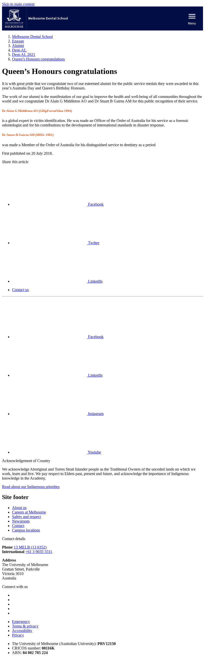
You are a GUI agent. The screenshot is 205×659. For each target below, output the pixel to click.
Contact (18, 526)
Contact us (20, 290)
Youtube (94, 452)
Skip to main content (18, 4)
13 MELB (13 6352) (30, 547)
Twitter (93, 243)
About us (19, 508)
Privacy (18, 635)
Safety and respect (26, 517)
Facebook (95, 204)
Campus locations (26, 530)
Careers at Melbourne (29, 512)
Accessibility (22, 631)
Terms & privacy (25, 626)
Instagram (95, 414)
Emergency (21, 622)
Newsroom (21, 521)
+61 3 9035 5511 (38, 552)
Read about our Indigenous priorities (31, 487)
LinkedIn (94, 281)
